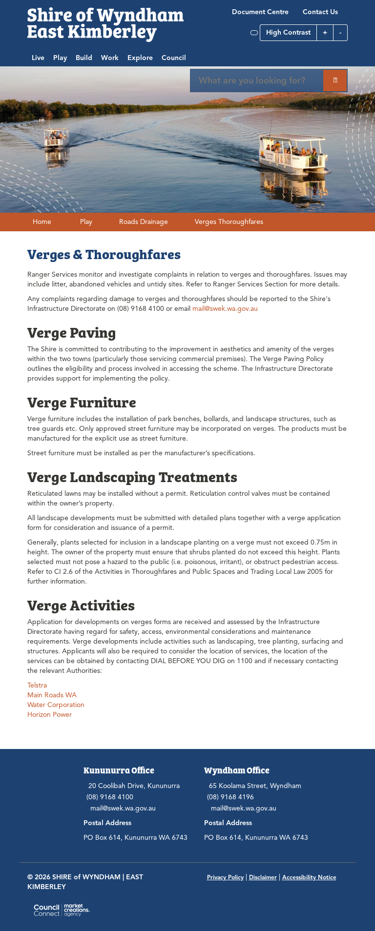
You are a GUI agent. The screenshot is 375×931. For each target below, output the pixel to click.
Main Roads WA (52, 695)
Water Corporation (55, 705)
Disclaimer (263, 877)
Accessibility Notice (309, 877)
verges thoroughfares (229, 222)
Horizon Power (49, 714)
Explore (140, 58)
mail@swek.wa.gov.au (225, 308)
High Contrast (288, 32)
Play (60, 58)
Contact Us (320, 12)
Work (110, 58)
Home (42, 222)
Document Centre (260, 12)
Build (84, 58)
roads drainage (143, 222)
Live (38, 58)
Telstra (37, 685)
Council (174, 58)
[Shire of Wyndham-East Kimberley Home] (105, 24)
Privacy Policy (225, 877)
